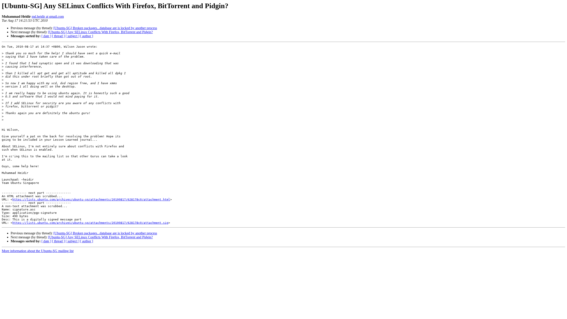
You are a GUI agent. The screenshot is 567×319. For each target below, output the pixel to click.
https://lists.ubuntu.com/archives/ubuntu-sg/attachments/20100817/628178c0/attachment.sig (90, 222)
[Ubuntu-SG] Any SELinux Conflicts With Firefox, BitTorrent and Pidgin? (100, 32)
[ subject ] (72, 36)
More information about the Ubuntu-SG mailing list (38, 251)
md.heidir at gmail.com (48, 16)
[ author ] (86, 36)
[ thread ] (58, 36)
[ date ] (46, 36)
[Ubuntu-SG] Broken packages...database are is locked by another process (105, 28)
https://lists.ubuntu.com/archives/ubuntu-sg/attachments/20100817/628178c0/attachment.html (91, 199)
